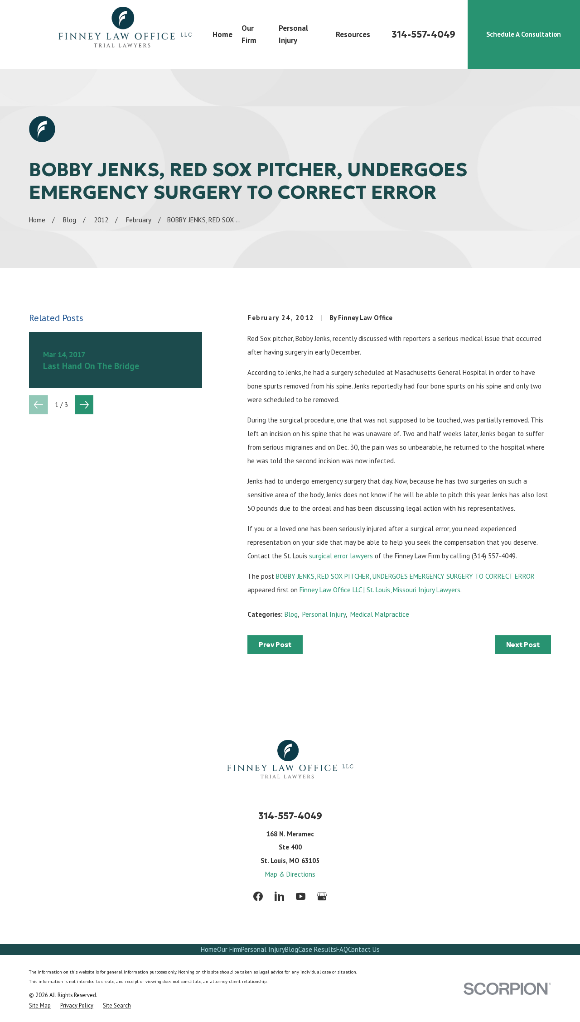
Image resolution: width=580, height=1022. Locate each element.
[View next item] (84, 404)
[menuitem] (40, 1005)
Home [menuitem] (222, 34)
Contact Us (364, 949)
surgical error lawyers (342, 556)
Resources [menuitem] (353, 34)
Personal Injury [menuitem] (293, 34)
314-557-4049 (423, 34)
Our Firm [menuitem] (249, 34)
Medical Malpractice (379, 614)
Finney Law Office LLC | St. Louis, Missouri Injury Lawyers (380, 589)
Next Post (523, 644)
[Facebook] (258, 896)
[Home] (125, 34)
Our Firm (229, 949)
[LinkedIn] (279, 896)
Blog (291, 614)
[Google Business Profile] (322, 896)
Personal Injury (324, 614)
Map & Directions (290, 874)
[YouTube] (300, 896)
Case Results (317, 949)
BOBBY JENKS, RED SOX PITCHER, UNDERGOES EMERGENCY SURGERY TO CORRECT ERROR (405, 576)
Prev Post (275, 644)
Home (209, 949)
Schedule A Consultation (523, 34)
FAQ (342, 949)
